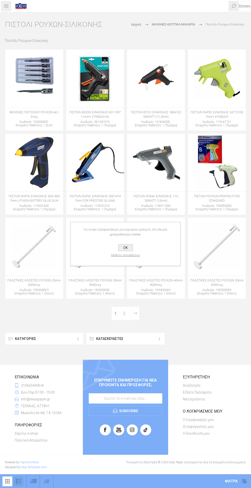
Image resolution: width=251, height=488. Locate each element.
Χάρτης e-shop (26, 433)
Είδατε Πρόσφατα (197, 392)
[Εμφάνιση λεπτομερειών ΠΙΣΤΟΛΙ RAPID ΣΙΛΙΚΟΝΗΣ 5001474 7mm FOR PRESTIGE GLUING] (95, 163)
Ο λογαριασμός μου (198, 420)
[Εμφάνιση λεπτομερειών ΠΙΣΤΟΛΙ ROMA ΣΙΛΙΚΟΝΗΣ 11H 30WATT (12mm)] (156, 163)
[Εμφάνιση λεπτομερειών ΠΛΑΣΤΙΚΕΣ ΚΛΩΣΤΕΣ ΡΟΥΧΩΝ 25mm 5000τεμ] (34, 247)
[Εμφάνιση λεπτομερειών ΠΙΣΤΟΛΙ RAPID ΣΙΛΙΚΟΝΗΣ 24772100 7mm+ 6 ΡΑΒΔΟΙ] (217, 78)
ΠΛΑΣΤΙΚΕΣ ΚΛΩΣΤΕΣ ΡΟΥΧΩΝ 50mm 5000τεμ (217, 283)
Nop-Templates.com (34, 467)
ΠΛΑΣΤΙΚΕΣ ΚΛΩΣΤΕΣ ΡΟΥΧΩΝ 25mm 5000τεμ (34, 283)
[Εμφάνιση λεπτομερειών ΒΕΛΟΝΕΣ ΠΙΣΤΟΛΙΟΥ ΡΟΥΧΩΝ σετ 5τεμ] (34, 78)
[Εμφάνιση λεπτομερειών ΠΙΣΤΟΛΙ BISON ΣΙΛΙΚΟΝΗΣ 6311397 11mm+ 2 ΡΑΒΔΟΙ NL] (95, 78)
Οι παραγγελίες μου (198, 427)
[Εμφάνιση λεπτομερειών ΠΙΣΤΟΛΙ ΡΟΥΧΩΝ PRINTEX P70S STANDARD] (217, 163)
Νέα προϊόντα (194, 399)
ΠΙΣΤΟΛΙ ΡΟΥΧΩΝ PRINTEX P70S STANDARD (217, 198)
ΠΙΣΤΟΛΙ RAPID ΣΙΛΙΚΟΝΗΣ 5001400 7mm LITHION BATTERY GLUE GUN (34, 198)
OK (125, 248)
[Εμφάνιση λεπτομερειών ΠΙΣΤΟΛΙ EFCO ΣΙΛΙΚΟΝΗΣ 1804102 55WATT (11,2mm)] (156, 78)
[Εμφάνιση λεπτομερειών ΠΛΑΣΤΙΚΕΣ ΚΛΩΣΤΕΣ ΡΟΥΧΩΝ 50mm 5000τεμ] (217, 247)
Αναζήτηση (191, 385)
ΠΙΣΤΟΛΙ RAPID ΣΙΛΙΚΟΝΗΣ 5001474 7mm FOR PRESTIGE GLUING (95, 198)
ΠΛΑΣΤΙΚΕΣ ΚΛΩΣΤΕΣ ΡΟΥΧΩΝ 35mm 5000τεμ (95, 283)
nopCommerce (29, 462)
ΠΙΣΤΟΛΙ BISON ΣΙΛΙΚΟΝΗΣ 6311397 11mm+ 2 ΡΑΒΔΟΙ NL (95, 114)
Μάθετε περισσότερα (125, 255)
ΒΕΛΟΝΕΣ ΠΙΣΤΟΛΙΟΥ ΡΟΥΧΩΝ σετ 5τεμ (34, 114)
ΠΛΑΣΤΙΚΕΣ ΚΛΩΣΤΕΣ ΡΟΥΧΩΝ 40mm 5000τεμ (156, 283)
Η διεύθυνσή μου (196, 433)
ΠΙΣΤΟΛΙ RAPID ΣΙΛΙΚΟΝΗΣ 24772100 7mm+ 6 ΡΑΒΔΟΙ (216, 114)
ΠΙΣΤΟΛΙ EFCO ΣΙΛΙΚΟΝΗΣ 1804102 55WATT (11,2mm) (156, 114)
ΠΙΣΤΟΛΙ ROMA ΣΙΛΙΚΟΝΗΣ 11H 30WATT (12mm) (156, 198)
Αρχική (136, 24)
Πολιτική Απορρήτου (31, 440)
